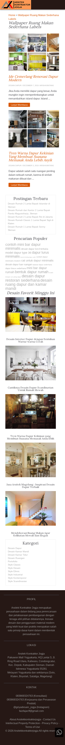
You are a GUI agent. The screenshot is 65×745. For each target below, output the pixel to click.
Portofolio (12, 561)
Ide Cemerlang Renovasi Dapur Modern (34, 78)
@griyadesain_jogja (24, 707)
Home (12, 15)
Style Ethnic (14, 571)
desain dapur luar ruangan (18, 264)
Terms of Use (32, 727)
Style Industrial (15, 574)
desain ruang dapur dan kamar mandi (28, 284)
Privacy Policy (50, 723)
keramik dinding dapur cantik (28, 257)
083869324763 (24, 695)
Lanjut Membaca (19, 105)
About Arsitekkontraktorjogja (25, 719)
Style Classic (14, 564)
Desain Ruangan (16, 558)
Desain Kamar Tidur (18, 555)
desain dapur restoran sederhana (25, 278)
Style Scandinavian (17, 581)
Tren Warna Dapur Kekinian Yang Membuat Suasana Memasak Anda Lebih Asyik (34, 156)
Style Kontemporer (17, 578)
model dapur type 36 (18, 252)
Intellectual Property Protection (23, 723)
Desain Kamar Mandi (18, 551)
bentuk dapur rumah (31, 272)
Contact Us (49, 719)
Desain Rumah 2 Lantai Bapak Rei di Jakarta (30, 217)
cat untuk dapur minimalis (37, 260)
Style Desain (14, 568)
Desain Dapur (15, 548)
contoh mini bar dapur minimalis (23, 246)
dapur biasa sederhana (15, 268)
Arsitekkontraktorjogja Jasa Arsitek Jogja (15, 4)
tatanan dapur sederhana (42, 265)
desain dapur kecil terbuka (34, 248)
